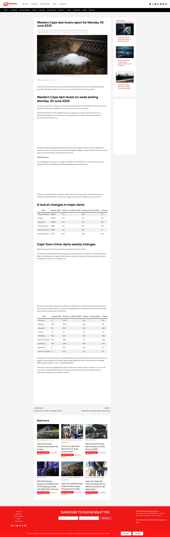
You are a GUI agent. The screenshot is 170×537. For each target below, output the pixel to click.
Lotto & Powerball (24, 10)
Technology (76, 10)
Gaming (84, 10)
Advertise (34, 4)
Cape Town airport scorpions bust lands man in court (47, 446)
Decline (138, 533)
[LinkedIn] (161, 4)
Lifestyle (61, 10)
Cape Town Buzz (51, 10)
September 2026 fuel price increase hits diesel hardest (124, 86)
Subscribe (105, 518)
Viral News (14, 10)
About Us (25, 4)
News (5, 10)
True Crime (42, 10)
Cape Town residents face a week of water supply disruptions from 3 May (72, 486)
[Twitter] (153, 4)
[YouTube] (166, 4)
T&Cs (54, 4)
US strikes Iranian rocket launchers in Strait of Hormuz (124, 39)
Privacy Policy (45, 4)
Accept (126, 533)
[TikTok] (158, 4)
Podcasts (92, 10)
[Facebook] (150, 4)
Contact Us (62, 4)
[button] (8, 10)
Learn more (114, 533)
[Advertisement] (72, 133)
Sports (34, 10)
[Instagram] (155, 4)
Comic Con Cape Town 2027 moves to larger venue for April (70, 449)
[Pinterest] (163, 4)
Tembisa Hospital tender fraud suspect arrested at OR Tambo (124, 63)
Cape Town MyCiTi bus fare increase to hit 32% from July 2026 (95, 446)
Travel (69, 10)
